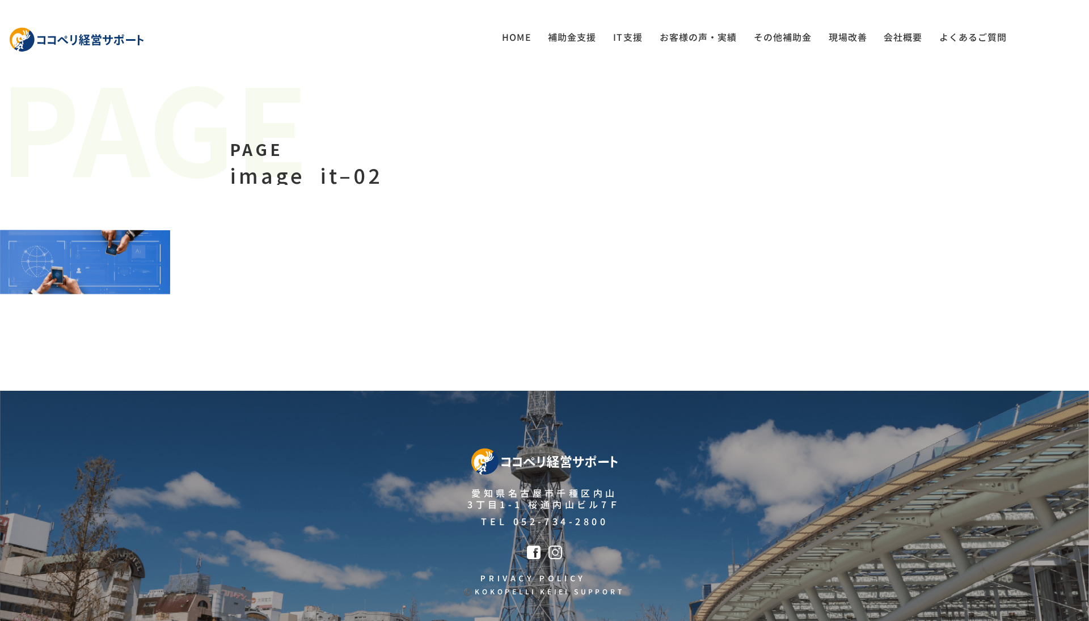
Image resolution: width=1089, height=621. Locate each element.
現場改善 (848, 37)
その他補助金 (783, 37)
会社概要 (903, 37)
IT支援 (628, 37)
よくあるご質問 (973, 37)
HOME (516, 37)
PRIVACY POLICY (532, 578)
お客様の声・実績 (698, 37)
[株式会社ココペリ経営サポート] (77, 40)
